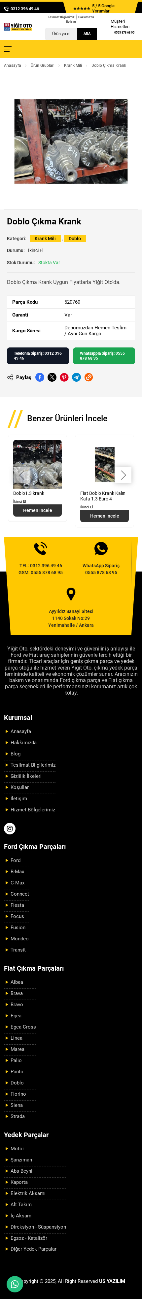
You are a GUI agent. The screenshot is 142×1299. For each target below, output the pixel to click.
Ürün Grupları (42, 65)
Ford (15, 860)
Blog (15, 754)
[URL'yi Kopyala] (88, 377)
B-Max (17, 872)
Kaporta (19, 1182)
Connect (20, 894)
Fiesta (17, 905)
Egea (16, 1016)
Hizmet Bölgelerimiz (33, 810)
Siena (17, 1105)
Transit (18, 950)
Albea (17, 982)
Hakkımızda (86, 17)
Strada (18, 1116)
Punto (17, 1072)
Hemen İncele (37, 510)
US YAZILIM (112, 1281)
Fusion (18, 927)
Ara (87, 34)
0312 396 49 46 (25, 8)
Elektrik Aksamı (28, 1193)
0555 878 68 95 (124, 32)
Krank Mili (73, 65)
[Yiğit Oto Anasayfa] (18, 26)
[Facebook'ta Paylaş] (39, 377)
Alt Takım (21, 1205)
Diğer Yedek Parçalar (33, 1249)
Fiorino (18, 1094)
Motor (17, 1149)
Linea (16, 1038)
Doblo (75, 238)
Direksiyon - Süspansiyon (38, 1227)
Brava (17, 993)
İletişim (71, 21)
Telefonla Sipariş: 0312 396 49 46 (38, 355)
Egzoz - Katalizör (29, 1238)
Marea (17, 1049)
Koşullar (20, 787)
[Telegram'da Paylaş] (76, 377)
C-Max (17, 883)
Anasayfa (12, 65)
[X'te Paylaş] (52, 377)
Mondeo (20, 939)
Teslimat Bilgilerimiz (61, 17)
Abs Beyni (21, 1171)
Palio (16, 1060)
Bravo (17, 1004)
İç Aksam (21, 1216)
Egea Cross (23, 1027)
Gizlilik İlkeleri (26, 776)
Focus (17, 916)
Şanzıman (21, 1160)
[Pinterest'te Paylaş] (64, 377)
